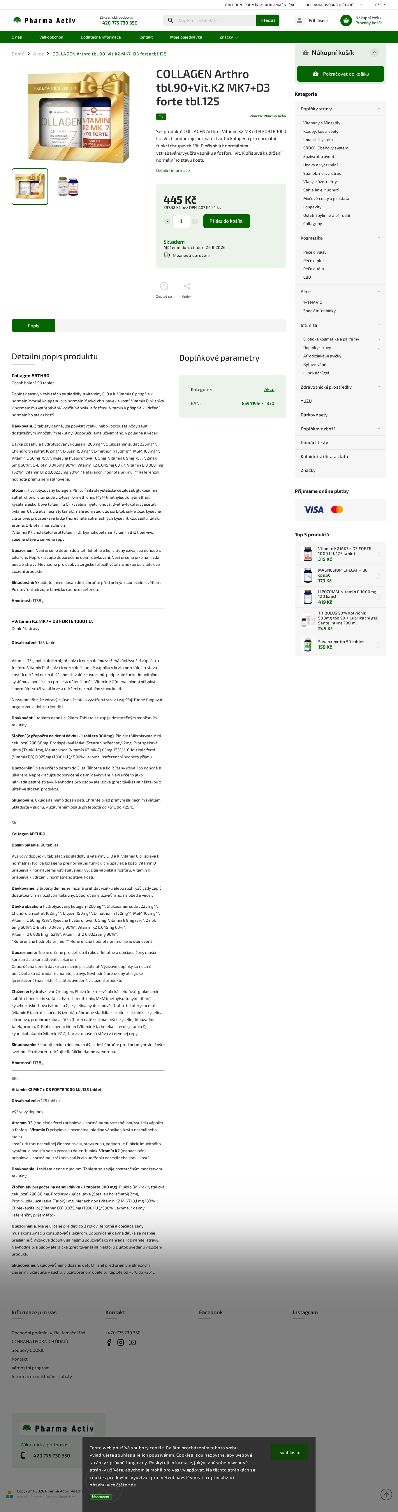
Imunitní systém (318, 139)
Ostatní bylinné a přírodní (326, 215)
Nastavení (100, 1497)
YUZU (306, 401)
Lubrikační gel (316, 372)
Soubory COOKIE (28, 1350)
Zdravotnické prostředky (326, 387)
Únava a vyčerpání (320, 164)
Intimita (309, 325)
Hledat (267, 20)
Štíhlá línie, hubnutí (321, 189)
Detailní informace (173, 170)
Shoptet (37, 1496)
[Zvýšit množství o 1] (195, 221)
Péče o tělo (313, 268)
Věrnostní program (31, 1367)
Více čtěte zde (121, 1484)
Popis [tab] (33, 325)
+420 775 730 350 (122, 1332)
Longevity (312, 206)
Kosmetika (312, 237)
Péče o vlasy (314, 251)
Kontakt (20, 1358)
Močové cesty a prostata (326, 198)
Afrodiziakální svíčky (322, 355)
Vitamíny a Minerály (321, 122)
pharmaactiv (120, 1342)
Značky (308, 470)
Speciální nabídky (319, 310)
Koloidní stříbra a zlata (324, 456)
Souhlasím (289, 1452)
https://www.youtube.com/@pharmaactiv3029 (132, 1342)
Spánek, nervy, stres (322, 173)
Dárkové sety (314, 414)
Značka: (268, 116)
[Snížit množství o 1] (167, 221)
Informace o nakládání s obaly (42, 1376)
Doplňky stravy (316, 108)
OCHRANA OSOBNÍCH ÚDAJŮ (330, 5)
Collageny (312, 223)
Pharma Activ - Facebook (109, 1342)
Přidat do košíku (226, 221)
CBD (307, 277)
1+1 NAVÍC (312, 302)
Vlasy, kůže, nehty (320, 181)
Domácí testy (314, 442)
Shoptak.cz (66, 1496)
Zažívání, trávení (318, 156)
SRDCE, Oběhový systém (325, 147)
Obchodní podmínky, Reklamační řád (260, 5)
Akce (306, 291)
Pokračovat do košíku (346, 73)
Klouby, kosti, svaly (320, 131)
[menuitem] (21, 37)
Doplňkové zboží (318, 428)
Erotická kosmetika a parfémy (331, 338)
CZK (378, 5)
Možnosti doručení (191, 255)
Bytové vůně (314, 364)
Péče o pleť (313, 260)
